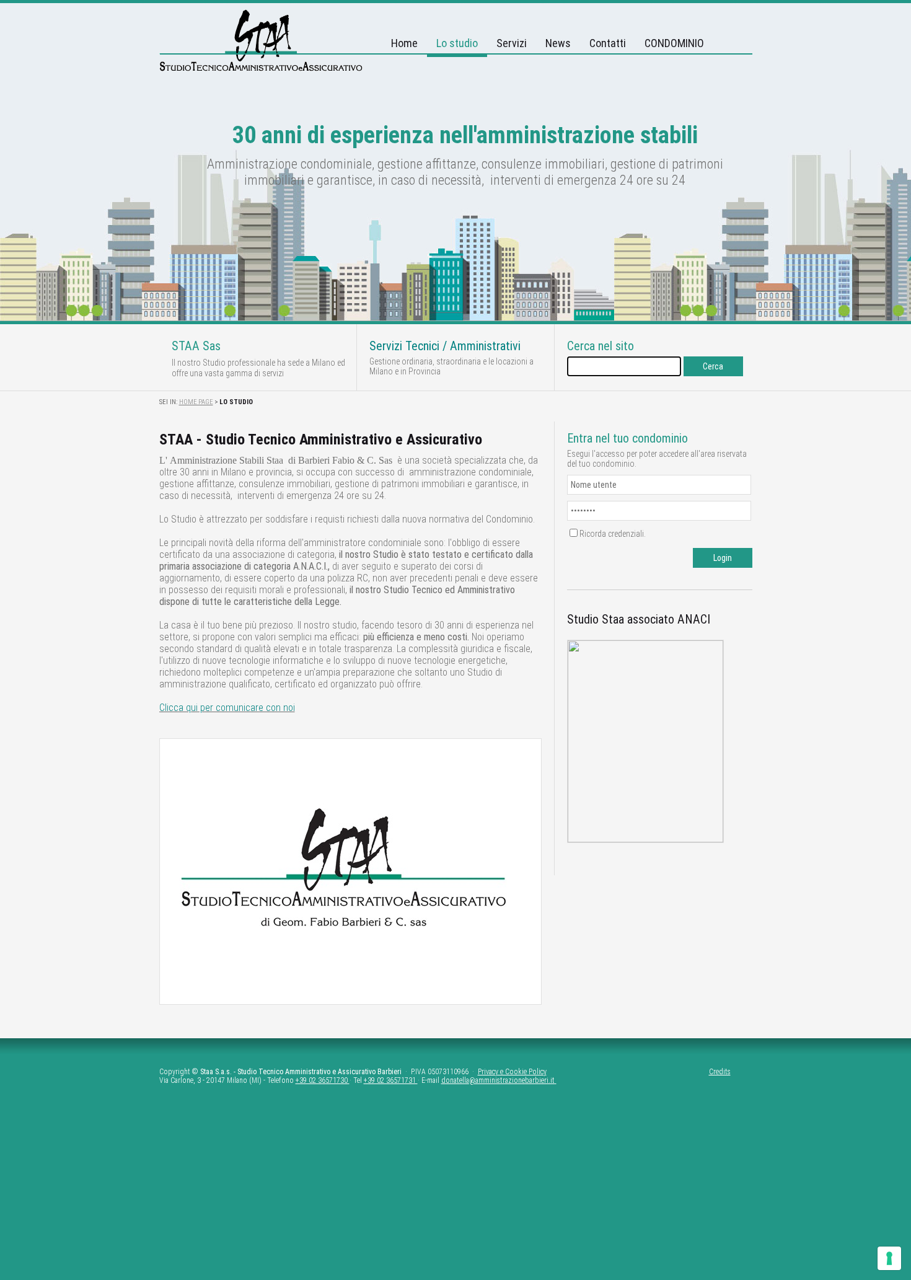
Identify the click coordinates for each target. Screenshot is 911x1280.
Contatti (607, 43)
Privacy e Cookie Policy (512, 1071)
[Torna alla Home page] (261, 68)
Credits (720, 1071)
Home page (196, 402)
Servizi (511, 43)
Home (404, 43)
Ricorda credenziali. (612, 534)
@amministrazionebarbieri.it (512, 1080)
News (558, 43)
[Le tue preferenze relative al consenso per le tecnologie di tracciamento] (889, 1258)
